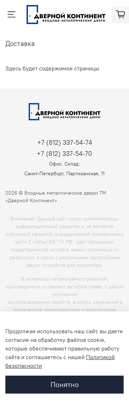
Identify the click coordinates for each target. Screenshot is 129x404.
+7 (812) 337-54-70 (64, 153)
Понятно (65, 384)
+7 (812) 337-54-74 (64, 142)
